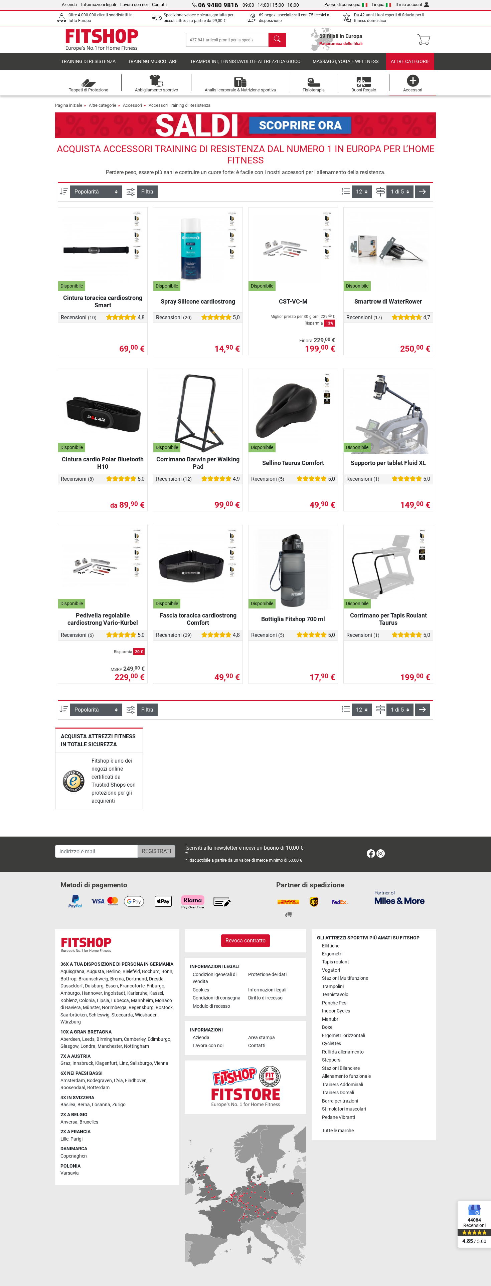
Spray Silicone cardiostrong (198, 301)
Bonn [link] (166, 971)
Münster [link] (91, 1007)
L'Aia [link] (118, 1081)
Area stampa (261, 1037)
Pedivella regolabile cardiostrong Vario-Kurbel (102, 619)
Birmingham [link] (109, 1039)
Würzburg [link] (70, 1022)
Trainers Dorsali (338, 1093)
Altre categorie (410, 61)
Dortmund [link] (136, 979)
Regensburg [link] (141, 1007)
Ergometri (332, 954)
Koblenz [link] (68, 1000)
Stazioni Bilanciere (341, 1068)
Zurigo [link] (119, 1105)
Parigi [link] (76, 1139)
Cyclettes (331, 1043)
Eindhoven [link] (136, 1081)
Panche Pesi (334, 1003)
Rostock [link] (164, 1007)
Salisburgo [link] (141, 1063)
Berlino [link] (113, 971)
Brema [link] (117, 979)
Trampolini (333, 986)
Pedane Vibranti (338, 1117)
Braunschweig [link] (93, 979)
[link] (73, 781)
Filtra (147, 191)
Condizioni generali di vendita (214, 978)
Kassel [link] (156, 993)
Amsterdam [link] (72, 1081)
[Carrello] (426, 39)
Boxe (327, 1027)
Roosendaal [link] (72, 1088)
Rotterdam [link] (98, 1088)
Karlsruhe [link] (137, 993)
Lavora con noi (134, 4)
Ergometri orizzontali (343, 1035)
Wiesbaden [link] (146, 1015)
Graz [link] (65, 1063)
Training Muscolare (153, 61)
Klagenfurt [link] (106, 1063)
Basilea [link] (67, 1105)
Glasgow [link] (69, 1046)
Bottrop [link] (68, 979)
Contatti (159, 4)
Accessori (132, 105)
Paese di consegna (342, 4)
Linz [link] (123, 1063)
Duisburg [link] (94, 986)
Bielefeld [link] (131, 971)
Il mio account (408, 4)
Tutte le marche (338, 1131)
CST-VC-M (293, 301)
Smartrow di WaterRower (388, 301)
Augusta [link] (95, 971)
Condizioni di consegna (216, 998)
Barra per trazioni (340, 1101)
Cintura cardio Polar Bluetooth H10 (103, 463)
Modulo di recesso (211, 1006)
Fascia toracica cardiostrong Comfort (198, 619)
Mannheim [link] (142, 1000)
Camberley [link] (135, 1039)
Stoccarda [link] (122, 1015)
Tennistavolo (335, 994)
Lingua (378, 4)
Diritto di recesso (265, 998)
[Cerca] (277, 40)
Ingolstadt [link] (114, 993)
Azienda (69, 4)
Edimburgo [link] (159, 1039)
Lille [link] (64, 1139)
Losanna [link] (101, 1105)
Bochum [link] (150, 971)
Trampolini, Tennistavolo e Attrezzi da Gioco (245, 61)
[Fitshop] (102, 39)
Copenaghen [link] (73, 1156)
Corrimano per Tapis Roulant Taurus (388, 619)
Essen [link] (112, 986)
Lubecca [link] (120, 1000)
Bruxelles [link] (88, 1122)
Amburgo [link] (70, 993)
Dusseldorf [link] (71, 986)
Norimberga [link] (114, 1007)
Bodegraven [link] (99, 1081)
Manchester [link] (110, 1046)
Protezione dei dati (267, 974)
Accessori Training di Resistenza (179, 105)
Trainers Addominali (342, 1085)
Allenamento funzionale (346, 1076)
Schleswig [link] (99, 1015)
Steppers (331, 1060)
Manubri (330, 1019)
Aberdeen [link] (70, 1039)
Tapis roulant (335, 962)
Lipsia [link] (103, 1000)
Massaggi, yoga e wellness (345, 61)
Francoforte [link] (132, 986)
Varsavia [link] (69, 1173)
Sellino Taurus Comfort (293, 462)
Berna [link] (83, 1105)
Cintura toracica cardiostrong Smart (102, 301)
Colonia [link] (87, 1000)
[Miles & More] (400, 897)
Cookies (201, 990)
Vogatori (331, 970)
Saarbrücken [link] (73, 1015)
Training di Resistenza (88, 61)
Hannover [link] (92, 993)
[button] (422, 191)
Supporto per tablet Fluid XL (388, 462)
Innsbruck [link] (82, 1063)
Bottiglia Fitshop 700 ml (293, 618)
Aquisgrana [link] (72, 971)
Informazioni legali (98, 4)
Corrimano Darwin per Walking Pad (197, 463)
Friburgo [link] (155, 986)
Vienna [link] (161, 1063)
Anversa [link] (68, 1122)
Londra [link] (88, 1046)
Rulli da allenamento (343, 1052)
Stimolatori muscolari (344, 1109)
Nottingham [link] (136, 1046)
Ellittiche (330, 946)
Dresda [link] (156, 979)
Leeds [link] (88, 1039)
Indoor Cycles (336, 1011)
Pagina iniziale (68, 105)
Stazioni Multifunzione (345, 978)
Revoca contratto (245, 940)
